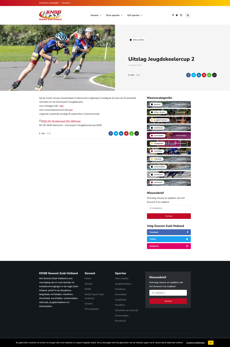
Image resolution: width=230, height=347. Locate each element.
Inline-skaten (121, 278)
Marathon (120, 304)
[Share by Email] (214, 75)
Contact (89, 303)
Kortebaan (120, 289)
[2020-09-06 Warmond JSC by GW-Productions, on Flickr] (60, 121)
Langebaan (120, 299)
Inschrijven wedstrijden (49, 3)
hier (62, 106)
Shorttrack (120, 320)
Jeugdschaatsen (123, 283)
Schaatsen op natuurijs (126, 310)
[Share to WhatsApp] (209, 75)
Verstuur (169, 216)
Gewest (94, 15)
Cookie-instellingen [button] (195, 342)
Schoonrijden (122, 315)
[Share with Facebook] (188, 75)
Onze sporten (113, 15)
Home (88, 278)
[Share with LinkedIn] (199, 75)
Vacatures (66, 3)
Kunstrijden (121, 294)
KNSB (88, 289)
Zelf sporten (133, 15)
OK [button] (211, 343)
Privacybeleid (91, 308)
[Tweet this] (193, 75)
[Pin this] (204, 75)
